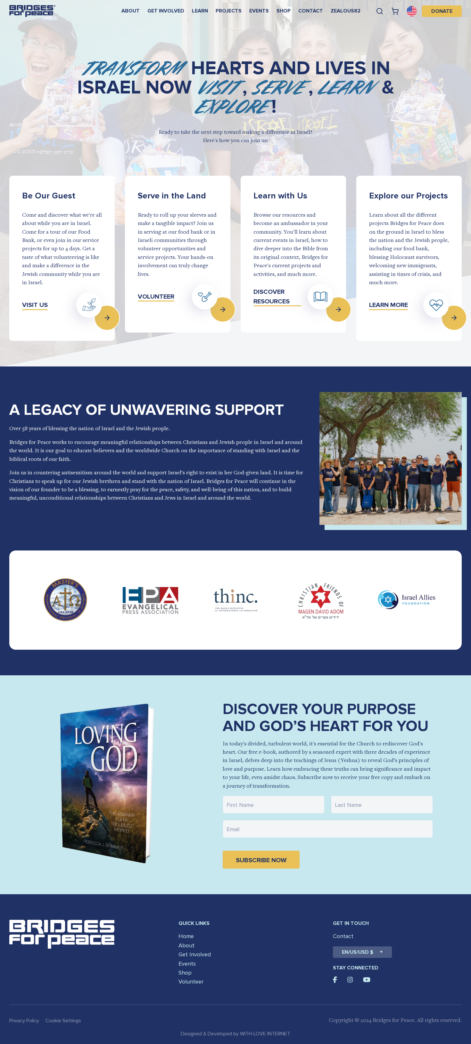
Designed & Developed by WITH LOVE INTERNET (235, 1034)
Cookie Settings (63, 1020)
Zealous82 (345, 11)
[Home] (32, 11)
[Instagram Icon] (350, 979)
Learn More (388, 305)
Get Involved (165, 11)
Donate (441, 11)
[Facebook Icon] (335, 979)
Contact (310, 11)
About (130, 11)
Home (186, 936)
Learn (200, 11)
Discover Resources (271, 296)
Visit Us (35, 305)
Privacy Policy (24, 1020)
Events (259, 11)
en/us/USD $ (357, 952)
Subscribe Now (261, 860)
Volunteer (156, 297)
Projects (229, 11)
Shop (284, 11)
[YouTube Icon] (366, 979)
